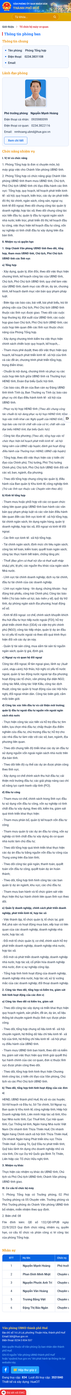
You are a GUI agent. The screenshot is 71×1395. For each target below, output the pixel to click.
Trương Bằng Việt (34, 1299)
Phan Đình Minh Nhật (36, 1274)
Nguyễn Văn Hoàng (35, 1291)
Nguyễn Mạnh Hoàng (36, 1265)
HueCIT (35, 1382)
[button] (67, 418)
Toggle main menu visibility (66, 6)
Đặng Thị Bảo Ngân (35, 1307)
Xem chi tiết (15, 140)
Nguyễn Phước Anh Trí (37, 1282)
